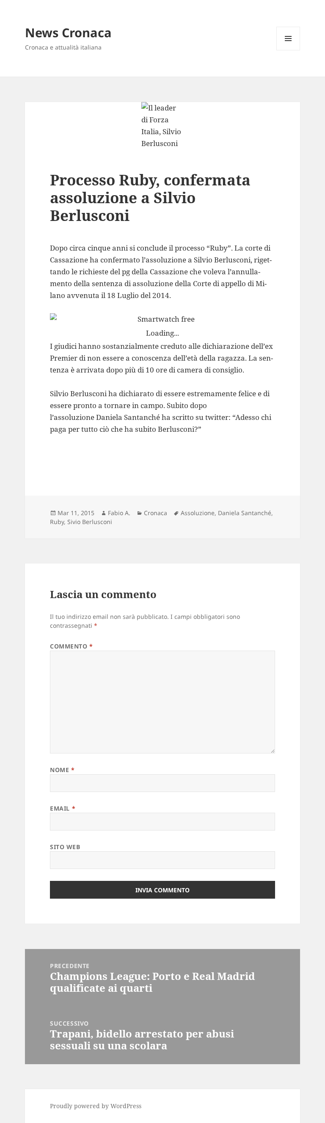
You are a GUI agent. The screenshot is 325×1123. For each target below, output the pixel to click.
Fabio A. (119, 513)
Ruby (57, 522)
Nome (62, 770)
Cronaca (155, 513)
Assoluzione (198, 513)
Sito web (65, 847)
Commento (71, 646)
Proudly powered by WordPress (95, 1106)
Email (62, 808)
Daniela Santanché (244, 513)
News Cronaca (68, 32)
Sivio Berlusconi (89, 522)
